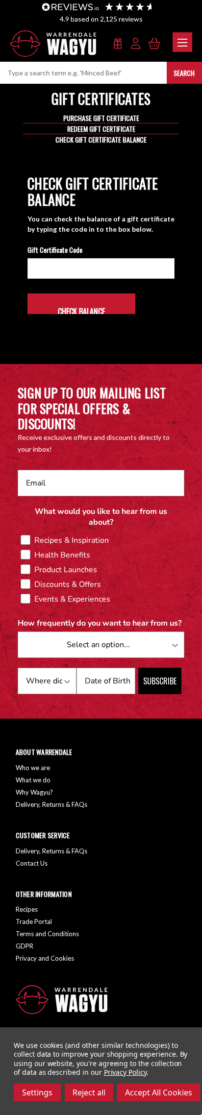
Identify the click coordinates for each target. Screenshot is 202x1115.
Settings (37, 1092)
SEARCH (184, 73)
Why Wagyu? (34, 792)
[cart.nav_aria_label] (154, 44)
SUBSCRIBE (160, 681)
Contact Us (32, 863)
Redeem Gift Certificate (101, 128)
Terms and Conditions (47, 934)
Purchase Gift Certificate (101, 118)
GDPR (24, 946)
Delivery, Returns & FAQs (51, 804)
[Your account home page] (136, 44)
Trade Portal (34, 921)
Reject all (89, 1092)
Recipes (27, 909)
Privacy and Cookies (45, 958)
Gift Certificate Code (54, 249)
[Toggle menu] (182, 42)
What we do (33, 780)
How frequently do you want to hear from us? (99, 623)
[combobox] (98, 644)
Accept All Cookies (158, 1092)
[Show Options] (175, 644)
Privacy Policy (125, 1072)
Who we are (33, 768)
